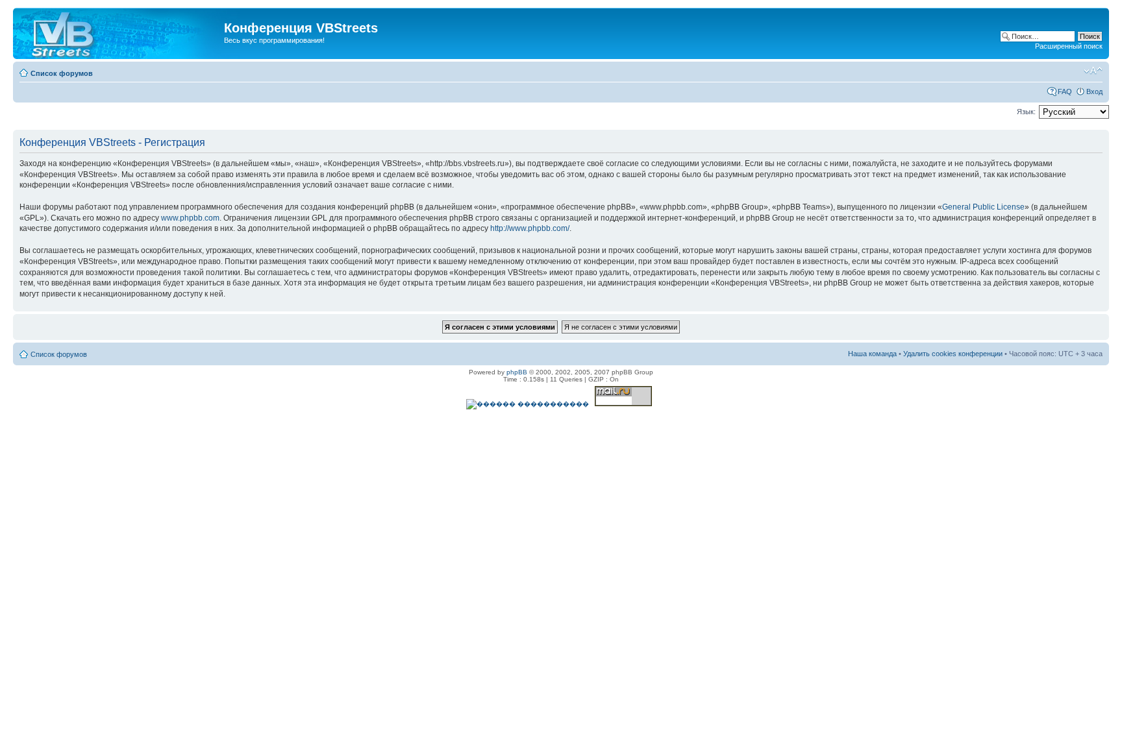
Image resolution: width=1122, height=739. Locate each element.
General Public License (983, 207)
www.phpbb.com (190, 218)
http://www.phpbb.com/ (529, 228)
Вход (1094, 91)
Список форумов (62, 73)
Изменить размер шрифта (1093, 71)
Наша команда (872, 353)
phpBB (516, 372)
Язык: (1026, 111)
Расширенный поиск (1069, 46)
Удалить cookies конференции (953, 353)
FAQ (1065, 91)
